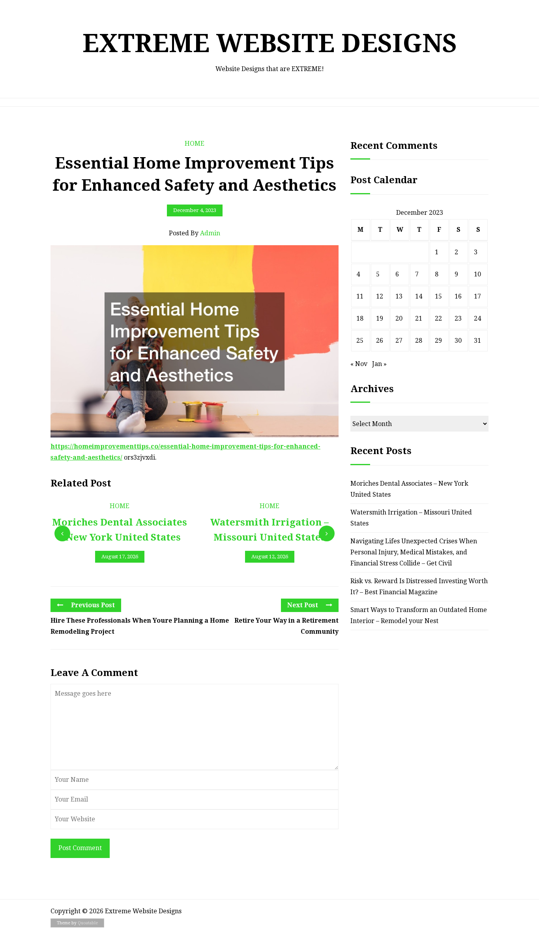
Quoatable (88, 923)
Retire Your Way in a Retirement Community (286, 626)
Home (194, 143)
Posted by (194, 233)
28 (418, 340)
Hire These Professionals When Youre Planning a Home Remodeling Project (140, 626)
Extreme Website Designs (269, 43)
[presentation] (62, 533)
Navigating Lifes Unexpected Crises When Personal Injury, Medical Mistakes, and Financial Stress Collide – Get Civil (413, 552)
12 (379, 296)
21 (418, 318)
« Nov (358, 364)
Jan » (379, 364)
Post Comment (80, 848)
